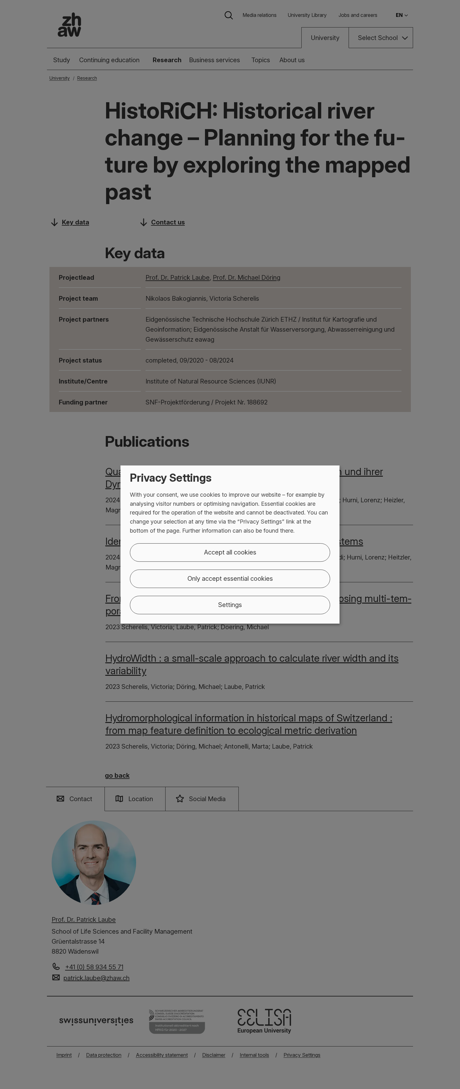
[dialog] (230, 544)
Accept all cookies (230, 552)
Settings (230, 605)
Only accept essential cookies (230, 578)
